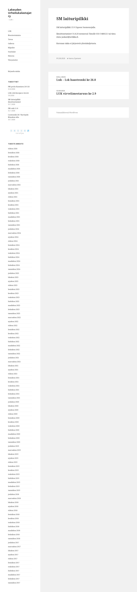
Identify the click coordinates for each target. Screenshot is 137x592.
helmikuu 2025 (13, 221)
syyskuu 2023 (13, 281)
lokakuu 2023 (13, 277)
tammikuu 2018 (14, 538)
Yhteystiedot (13, 60)
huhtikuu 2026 (13, 165)
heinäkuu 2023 (13, 289)
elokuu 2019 (12, 462)
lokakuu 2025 (13, 189)
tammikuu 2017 (14, 583)
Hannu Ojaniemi (74, 58)
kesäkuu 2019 (13, 470)
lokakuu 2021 (13, 366)
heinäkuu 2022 (13, 329)
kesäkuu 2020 (13, 422)
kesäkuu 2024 (13, 249)
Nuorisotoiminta (14, 35)
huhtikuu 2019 (13, 478)
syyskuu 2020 (13, 410)
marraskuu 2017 (14, 546)
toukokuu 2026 (13, 161)
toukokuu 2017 (13, 567)
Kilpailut (11, 48)
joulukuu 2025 (13, 181)
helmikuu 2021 (13, 394)
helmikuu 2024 (13, 265)
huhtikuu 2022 (13, 341)
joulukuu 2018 (13, 494)
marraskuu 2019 (14, 450)
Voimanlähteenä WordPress (67, 112)
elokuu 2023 (12, 285)
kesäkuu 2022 (13, 333)
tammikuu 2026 (14, 177)
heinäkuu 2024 (13, 245)
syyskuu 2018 (13, 506)
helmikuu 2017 (13, 579)
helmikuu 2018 (13, 534)
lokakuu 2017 (13, 550)
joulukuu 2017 (13, 542)
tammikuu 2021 (14, 398)
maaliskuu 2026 (14, 169)
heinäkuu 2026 (13, 153)
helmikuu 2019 (13, 486)
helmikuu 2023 (13, 309)
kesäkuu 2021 (13, 382)
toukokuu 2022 (13, 337)
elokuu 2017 (12, 559)
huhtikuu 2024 (13, 257)
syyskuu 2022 (13, 321)
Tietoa (10, 39)
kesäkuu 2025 (13, 205)
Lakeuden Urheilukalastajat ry (19, 13)
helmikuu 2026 (13, 173)
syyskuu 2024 (13, 237)
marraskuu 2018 (14, 498)
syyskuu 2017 (13, 555)
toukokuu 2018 (13, 522)
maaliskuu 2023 (14, 305)
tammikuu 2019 (14, 490)
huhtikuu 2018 (13, 526)
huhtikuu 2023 (13, 301)
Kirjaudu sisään (14, 71)
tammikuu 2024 (14, 269)
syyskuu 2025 (13, 193)
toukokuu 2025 (13, 209)
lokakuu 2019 (13, 454)
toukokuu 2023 (13, 297)
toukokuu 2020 (13, 426)
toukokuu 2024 (13, 253)
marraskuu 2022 (14, 317)
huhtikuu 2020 (13, 430)
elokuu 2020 (12, 414)
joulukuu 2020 (13, 402)
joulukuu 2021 (13, 358)
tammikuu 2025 (14, 225)
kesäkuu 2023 (13, 293)
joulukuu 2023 (13, 273)
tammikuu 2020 (14, 442)
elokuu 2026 (12, 149)
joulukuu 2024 (13, 229)
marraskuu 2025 (14, 185)
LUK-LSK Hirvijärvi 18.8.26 (18, 93)
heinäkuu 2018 (13, 514)
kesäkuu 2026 (13, 157)
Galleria (11, 43)
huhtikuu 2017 (13, 571)
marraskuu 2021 (14, 362)
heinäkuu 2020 (13, 418)
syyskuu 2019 (13, 458)
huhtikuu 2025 (13, 213)
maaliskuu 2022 (14, 345)
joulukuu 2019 (13, 446)
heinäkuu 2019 (13, 466)
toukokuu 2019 (13, 474)
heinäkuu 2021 (13, 378)
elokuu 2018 (12, 510)
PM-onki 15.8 (13, 108)
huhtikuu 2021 (13, 390)
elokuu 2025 (12, 197)
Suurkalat (12, 52)
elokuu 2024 (12, 241)
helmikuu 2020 (13, 438)
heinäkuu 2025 (13, 201)
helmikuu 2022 (13, 350)
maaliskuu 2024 (14, 261)
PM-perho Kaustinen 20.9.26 (19, 87)
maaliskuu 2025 (14, 217)
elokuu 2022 (12, 325)
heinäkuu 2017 (13, 563)
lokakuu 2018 (13, 502)
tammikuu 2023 (14, 313)
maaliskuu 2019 (14, 482)
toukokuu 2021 (13, 386)
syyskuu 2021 (13, 370)
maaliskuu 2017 (14, 575)
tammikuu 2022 (14, 354)
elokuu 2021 (12, 374)
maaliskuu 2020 (14, 434)
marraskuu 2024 (14, 233)
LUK (9, 31)
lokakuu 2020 (13, 406)
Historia (11, 56)
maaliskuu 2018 (14, 530)
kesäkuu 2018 (13, 518)
